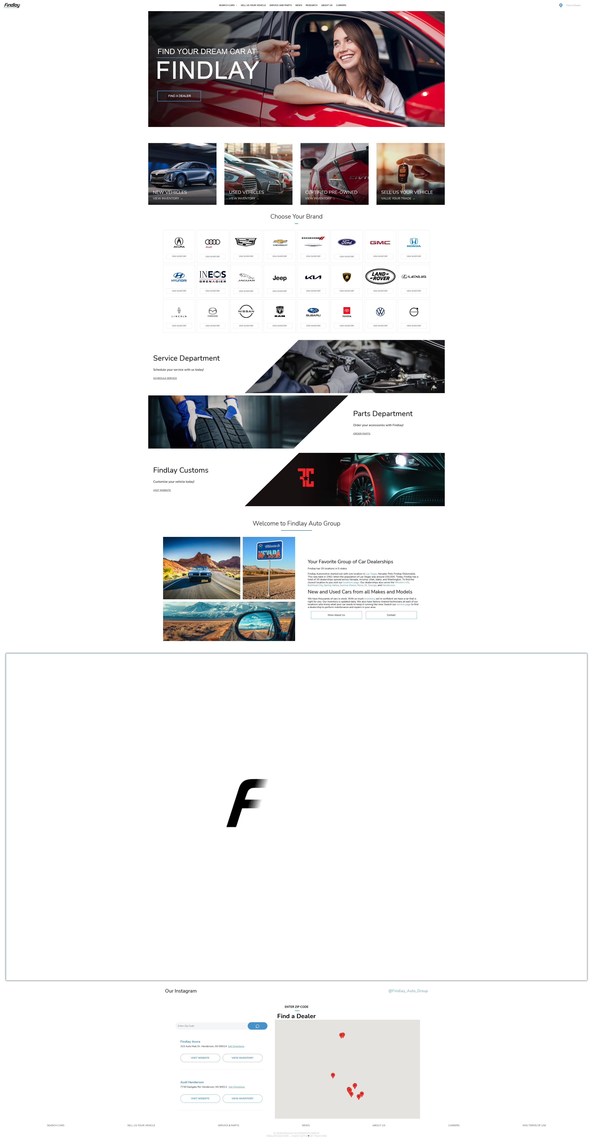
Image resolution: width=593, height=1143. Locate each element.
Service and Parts (280, 5)
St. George (370, 585)
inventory (369, 598)
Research (312, 5)
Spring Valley (331, 585)
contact (391, 615)
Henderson (388, 585)
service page (404, 604)
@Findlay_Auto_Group (408, 991)
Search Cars (227, 5)
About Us (326, 5)
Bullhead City (315, 585)
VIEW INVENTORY (179, 256)
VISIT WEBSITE (200, 1058)
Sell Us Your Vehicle (253, 5)
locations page (351, 582)
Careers (341, 5)
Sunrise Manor (348, 585)
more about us (336, 615)
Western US (402, 582)
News (298, 5)
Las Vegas (371, 574)
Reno (360, 585)
